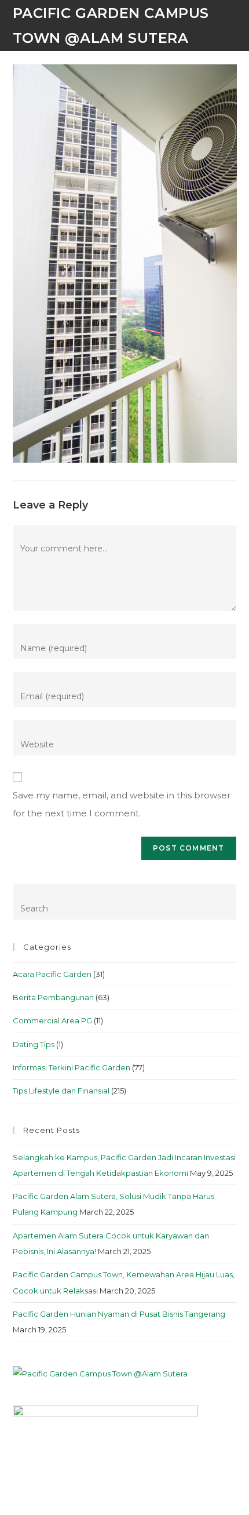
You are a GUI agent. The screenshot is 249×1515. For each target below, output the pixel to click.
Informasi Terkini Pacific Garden (71, 1067)
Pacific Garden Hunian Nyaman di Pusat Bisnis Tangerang (119, 1313)
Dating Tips (33, 1044)
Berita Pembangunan (53, 997)
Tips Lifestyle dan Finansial (61, 1090)
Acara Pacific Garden (52, 974)
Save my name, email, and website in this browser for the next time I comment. (121, 804)
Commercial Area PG (52, 1020)
